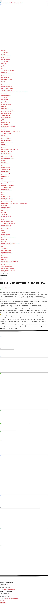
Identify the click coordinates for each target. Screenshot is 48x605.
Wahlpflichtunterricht (6, 90)
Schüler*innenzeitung (7, 110)
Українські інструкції (6, 155)
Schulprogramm (5, 59)
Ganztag (3, 101)
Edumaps (4, 2)
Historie (3, 66)
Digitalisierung (5, 63)
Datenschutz (3, 604)
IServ (21, 2)
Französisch (8, 288)
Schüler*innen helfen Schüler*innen (10, 131)
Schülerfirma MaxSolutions (8, 111)
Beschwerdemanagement (8, 158)
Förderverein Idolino (6, 79)
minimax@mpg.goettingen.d (11, 598)
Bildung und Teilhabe (6, 142)
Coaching (3, 129)
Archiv (2, 288)
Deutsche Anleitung (6, 151)
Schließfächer (4, 146)
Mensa (3, 144)
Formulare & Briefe (6, 138)
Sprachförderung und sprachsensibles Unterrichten (14, 92)
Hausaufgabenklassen (7, 88)
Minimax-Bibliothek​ (6, 104)
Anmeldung (4, 137)
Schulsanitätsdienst (6, 133)
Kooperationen (5, 65)
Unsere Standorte (5, 56)
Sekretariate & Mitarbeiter (7, 74)
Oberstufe (4, 93)
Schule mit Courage (6, 113)
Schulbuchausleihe (6, 140)
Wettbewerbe (4, 102)
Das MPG (3, 50)
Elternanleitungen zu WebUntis (9, 149)
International (4, 99)
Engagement (4, 124)
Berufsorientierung (6, 117)
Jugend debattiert (6, 115)
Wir (2, 68)
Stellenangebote (5, 57)
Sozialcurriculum (5, 122)
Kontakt (3, 160)
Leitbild (3, 54)
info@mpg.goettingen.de (10, 589)
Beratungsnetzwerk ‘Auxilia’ (8, 126)
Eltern (3, 135)
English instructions (6, 153)
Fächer (3, 83)
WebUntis (16, 2)
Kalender (3, 147)
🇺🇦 (0, 2)
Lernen (3, 81)
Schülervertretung (6, 75)
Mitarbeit (2, 600)
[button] (1, 1)
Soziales (3, 120)
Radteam (3, 106)
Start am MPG (4, 52)
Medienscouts (4, 108)
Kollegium (4, 72)
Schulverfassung (5, 61)
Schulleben (4, 97)
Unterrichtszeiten (5, 84)
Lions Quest (4, 128)
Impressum (3, 602)
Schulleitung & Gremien (7, 70)
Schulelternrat (5, 77)
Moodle (11, 2)
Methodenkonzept (6, 95)
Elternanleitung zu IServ (7, 156)
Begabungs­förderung (7, 86)
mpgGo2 (3, 119)
